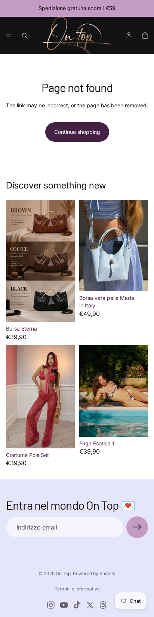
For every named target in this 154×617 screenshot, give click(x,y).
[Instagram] (50, 605)
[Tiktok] (77, 605)
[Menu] (8, 35)
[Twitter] (90, 605)
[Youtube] (63, 605)
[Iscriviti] (137, 527)
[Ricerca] (24, 35)
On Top (63, 573)
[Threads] (103, 605)
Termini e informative (77, 589)
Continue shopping (77, 132)
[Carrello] (145, 35)
